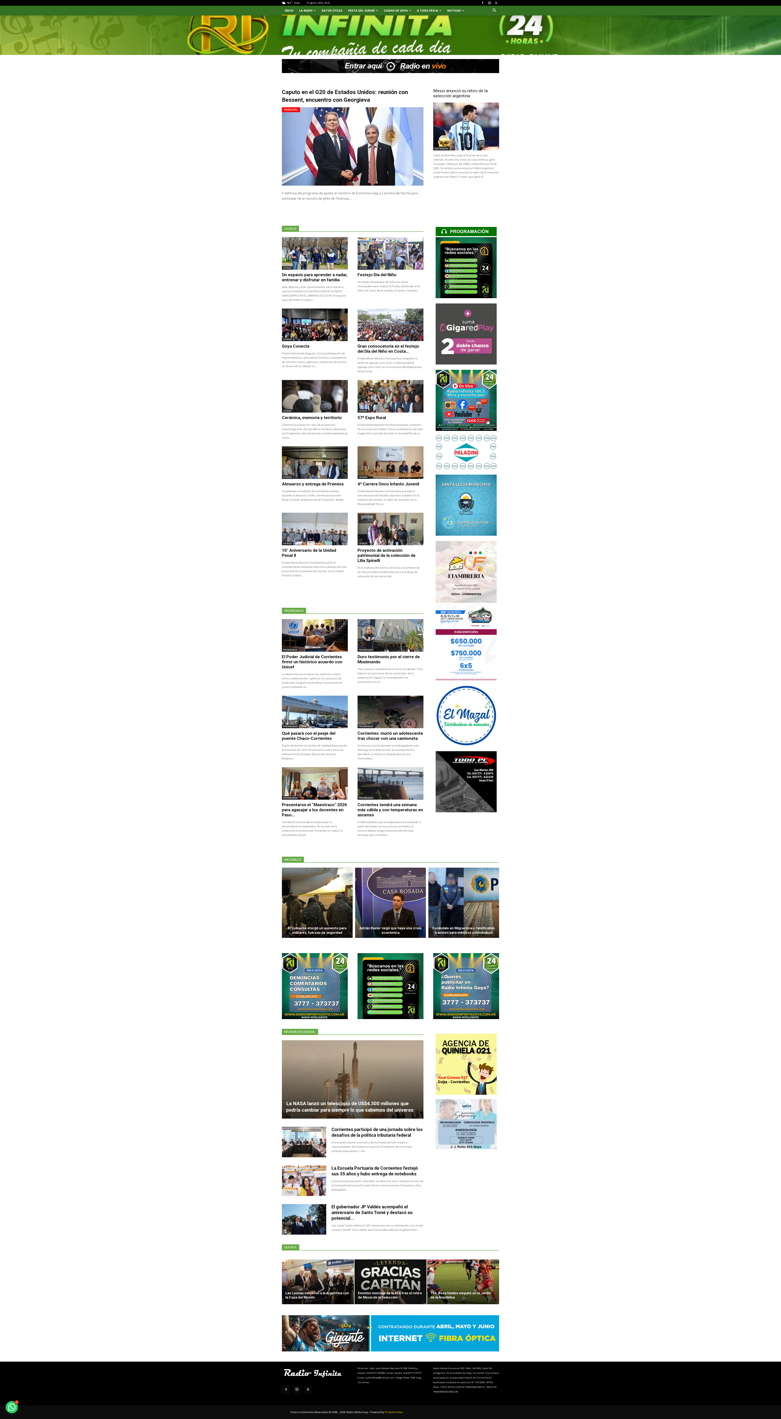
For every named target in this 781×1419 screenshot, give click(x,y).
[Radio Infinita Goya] (302, 40)
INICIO (289, 10)
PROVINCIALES (290, 649)
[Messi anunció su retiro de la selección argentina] (466, 126)
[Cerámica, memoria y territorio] (315, 396)
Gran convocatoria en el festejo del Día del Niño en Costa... (388, 349)
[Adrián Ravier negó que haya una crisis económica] (390, 903)
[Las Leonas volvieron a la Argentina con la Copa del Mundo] (318, 1281)
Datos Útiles (332, 10)
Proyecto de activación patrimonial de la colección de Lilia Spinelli (387, 555)
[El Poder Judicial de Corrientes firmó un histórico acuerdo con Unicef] (315, 635)
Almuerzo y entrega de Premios (313, 484)
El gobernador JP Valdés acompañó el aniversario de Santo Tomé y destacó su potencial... (372, 1212)
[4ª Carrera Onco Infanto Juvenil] (390, 462)
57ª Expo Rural (372, 417)
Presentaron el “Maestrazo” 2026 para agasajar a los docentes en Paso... (314, 809)
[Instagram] (489, 3)
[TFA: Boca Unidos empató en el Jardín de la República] (463, 1281)
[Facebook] (483, 3)
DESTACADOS (441, 148)
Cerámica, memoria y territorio (312, 417)
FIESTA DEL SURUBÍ (361, 10)
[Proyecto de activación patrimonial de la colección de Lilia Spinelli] (390, 529)
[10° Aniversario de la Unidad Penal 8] (315, 529)
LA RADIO (306, 10)
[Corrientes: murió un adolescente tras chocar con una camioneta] (390, 712)
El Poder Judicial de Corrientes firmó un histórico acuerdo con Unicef (312, 661)
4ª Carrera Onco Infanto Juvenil (388, 484)
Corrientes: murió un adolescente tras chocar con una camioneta (390, 736)
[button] (494, 11)
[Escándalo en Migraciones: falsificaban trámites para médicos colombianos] (463, 903)
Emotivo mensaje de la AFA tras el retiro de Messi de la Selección (390, 1295)
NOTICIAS (454, 10)
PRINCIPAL (291, 110)
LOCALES (287, 267)
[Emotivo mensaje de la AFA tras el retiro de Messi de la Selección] (390, 1281)
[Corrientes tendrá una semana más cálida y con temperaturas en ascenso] (390, 783)
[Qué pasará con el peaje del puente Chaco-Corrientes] (315, 712)
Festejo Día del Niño (377, 274)
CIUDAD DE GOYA (396, 10)
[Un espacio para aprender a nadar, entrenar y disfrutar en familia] (315, 253)
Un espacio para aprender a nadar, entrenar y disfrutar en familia (314, 277)
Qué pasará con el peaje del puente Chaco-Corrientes (308, 736)
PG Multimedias (394, 1412)
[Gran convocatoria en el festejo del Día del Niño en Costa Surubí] (390, 325)
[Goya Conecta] (315, 325)
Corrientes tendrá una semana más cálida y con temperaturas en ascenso (390, 809)
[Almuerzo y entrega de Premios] (315, 462)
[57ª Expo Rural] (390, 396)
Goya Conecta (295, 346)
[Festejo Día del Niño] (390, 253)
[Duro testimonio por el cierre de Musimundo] (390, 635)
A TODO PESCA (427, 10)
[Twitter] (496, 3)
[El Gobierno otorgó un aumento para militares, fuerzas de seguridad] (317, 903)
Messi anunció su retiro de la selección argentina (460, 93)
